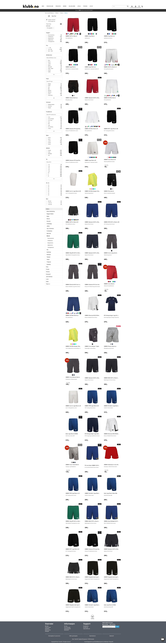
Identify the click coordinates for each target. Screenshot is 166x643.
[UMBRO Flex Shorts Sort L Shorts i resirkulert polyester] (111, 180)
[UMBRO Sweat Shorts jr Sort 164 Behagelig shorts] (73, 86)
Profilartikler (49, 231)
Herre (49, 139)
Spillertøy (49, 252)
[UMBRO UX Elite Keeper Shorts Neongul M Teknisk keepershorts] (92, 180)
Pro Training (50, 126)
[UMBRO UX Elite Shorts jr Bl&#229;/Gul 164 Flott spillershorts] (73, 304)
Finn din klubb (50, 6)
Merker (64, 6)
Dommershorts (51, 35)
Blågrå (49, 84)
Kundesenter (86, 626)
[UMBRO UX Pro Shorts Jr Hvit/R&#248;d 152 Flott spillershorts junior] (111, 55)
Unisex (49, 142)
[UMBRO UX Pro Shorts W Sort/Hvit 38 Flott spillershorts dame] (73, 210)
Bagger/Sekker (50, 213)
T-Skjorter (49, 262)
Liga (49, 125)
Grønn (49, 93)
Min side (46, 626)
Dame (49, 62)
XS (48, 172)
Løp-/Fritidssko (50, 228)
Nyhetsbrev (66, 630)
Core (49, 117)
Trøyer (48, 259)
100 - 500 (50, 49)
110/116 (50, 202)
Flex (49, 123)
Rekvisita (49, 233)
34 (48, 186)
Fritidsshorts (50, 36)
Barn (49, 60)
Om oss (65, 626)
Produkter (58, 6)
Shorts (66, 12)
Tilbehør (48, 257)
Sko (47, 249)
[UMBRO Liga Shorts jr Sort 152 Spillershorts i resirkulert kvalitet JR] (92, 55)
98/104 (49, 201)
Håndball (50, 153)
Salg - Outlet (50, 68)
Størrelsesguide (67, 628)
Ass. (49, 87)
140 (49, 167)
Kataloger (47, 631)
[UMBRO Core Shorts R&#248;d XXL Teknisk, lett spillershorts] (111, 272)
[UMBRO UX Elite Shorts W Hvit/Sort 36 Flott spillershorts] (92, 117)
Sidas (47, 281)
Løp (49, 155)
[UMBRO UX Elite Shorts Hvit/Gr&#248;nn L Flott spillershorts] (111, 86)
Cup (49, 122)
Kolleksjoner (72, 6)
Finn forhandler (67, 627)
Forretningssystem (88, 641)
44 (48, 194)
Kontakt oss (85, 627)
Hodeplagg (49, 223)
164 (49, 171)
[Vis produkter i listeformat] (61, 24)
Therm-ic (48, 284)
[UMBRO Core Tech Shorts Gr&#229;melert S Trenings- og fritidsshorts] (73, 453)
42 (48, 193)
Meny (43, 6)
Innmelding (105, 624)
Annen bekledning (51, 211)
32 (48, 185)
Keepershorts (51, 38)
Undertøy (49, 264)
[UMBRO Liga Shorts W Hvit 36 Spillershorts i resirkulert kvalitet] (92, 148)
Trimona (48, 271)
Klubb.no (52, 12)
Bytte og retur (48, 630)
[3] (92, 616)
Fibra (47, 266)
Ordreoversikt (48, 627)
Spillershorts (50, 39)
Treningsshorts (51, 41)
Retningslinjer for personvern (54, 635)
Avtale (79, 6)
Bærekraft (112, 635)
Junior (49, 63)
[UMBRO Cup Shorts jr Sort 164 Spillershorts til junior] (111, 24)
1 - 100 (49, 47)
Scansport (48, 274)
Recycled (50, 66)
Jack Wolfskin (49, 276)
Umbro (61, 12)
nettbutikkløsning (97, 641)
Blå (48, 88)
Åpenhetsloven (92, 635)
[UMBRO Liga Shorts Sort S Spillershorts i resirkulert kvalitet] (73, 55)
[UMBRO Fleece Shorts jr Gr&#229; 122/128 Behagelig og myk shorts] (111, 335)
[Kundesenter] (132, 6)
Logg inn (136, 6)
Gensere (48, 221)
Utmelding (113, 624)
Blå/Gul (49, 90)
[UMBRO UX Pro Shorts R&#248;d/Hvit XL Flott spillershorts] (73, 24)
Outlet (91, 6)
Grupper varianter (51, 19)
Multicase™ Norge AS (109, 641)
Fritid (49, 152)
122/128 (50, 204)
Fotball (49, 150)
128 (49, 166)
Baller (48, 216)
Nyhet (49, 65)
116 (49, 164)
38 (48, 190)
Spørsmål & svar (86, 628)
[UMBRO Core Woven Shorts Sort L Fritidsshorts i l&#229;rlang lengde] (73, 366)
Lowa (47, 279)
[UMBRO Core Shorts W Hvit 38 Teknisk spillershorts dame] (111, 148)
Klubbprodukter (51, 104)
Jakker (48, 226)
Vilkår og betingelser (73, 635)
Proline (47, 269)
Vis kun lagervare (51, 21)
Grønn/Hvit (50, 95)
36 (48, 188)
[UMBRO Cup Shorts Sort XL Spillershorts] (92, 24)
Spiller (49, 71)
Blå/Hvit (49, 92)
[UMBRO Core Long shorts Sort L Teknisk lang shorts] (111, 241)
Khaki (49, 85)
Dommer (50, 106)
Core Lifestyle (51, 118)
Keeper (49, 107)
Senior (49, 70)
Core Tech (50, 120)
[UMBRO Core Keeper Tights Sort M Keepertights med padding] (92, 335)
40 (48, 191)
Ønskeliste (47, 628)
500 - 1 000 (50, 51)
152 (49, 169)
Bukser (48, 218)
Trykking (85, 6)
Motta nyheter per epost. (107, 622)
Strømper (49, 254)
